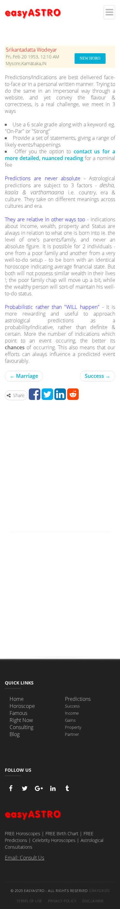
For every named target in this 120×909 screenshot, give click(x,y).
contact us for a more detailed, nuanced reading (60, 155)
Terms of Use (29, 900)
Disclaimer (93, 900)
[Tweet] (47, 397)
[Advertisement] (60, 468)
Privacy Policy (62, 900)
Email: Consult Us (24, 857)
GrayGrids (99, 890)
